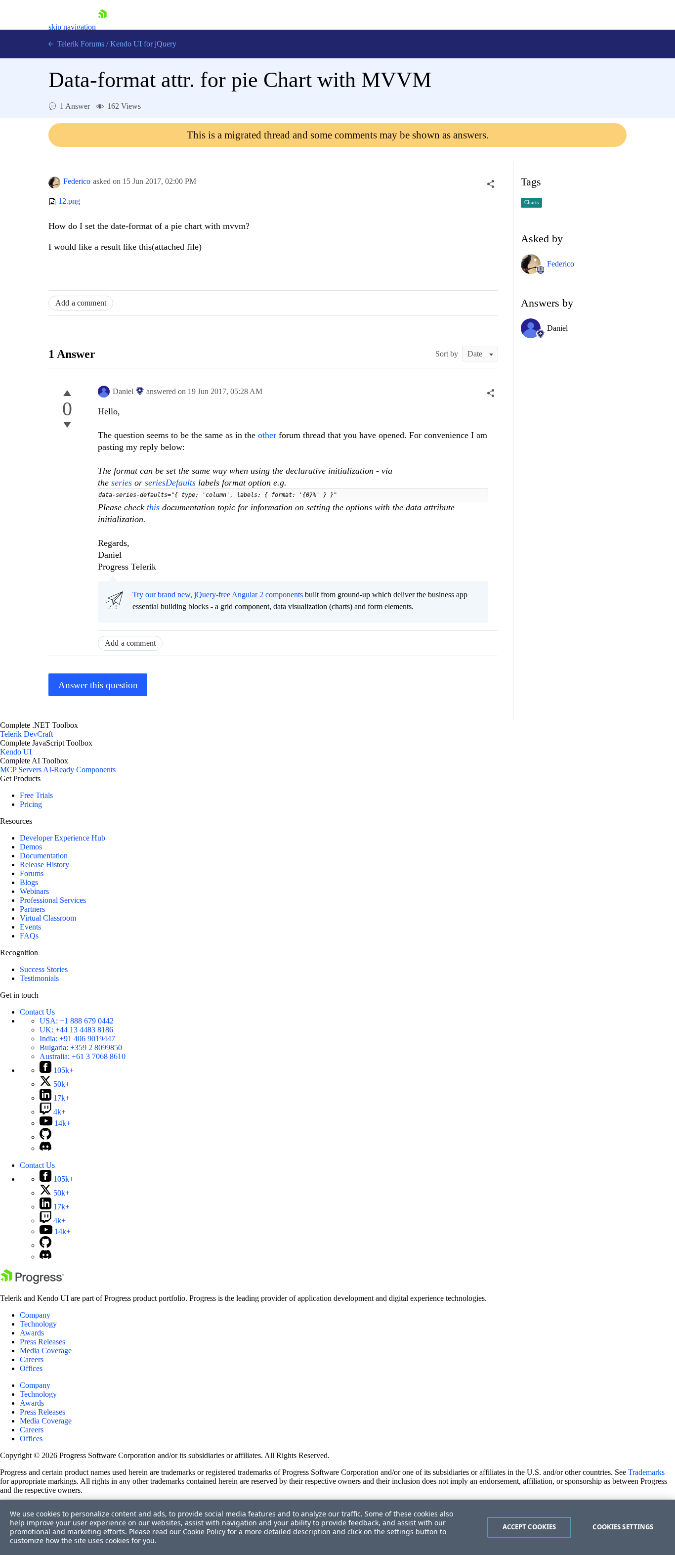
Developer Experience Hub (62, 838)
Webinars (34, 891)
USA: (77, 1021)
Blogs (29, 882)
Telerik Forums (79, 44)
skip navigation (72, 27)
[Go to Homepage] (102, 27)
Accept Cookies (529, 1526)
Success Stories (44, 969)
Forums (31, 873)
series (122, 483)
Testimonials (39, 978)
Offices (31, 1368)
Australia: (83, 1056)
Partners (32, 909)
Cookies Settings (622, 1526)
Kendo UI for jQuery (143, 44)
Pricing (31, 804)
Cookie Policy (204, 1531)
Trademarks (646, 1472)
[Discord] (45, 1148)
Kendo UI (16, 752)
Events (30, 927)
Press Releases (42, 1341)
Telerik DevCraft (26, 734)
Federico (76, 181)
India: (77, 1038)
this (154, 507)
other (268, 435)
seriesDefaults (171, 483)
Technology (38, 1324)
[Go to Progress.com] (32, 1281)
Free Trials (36, 795)
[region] (337, 1527)
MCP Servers (21, 769)
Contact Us (37, 1012)
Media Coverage (46, 1350)
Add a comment (80, 303)
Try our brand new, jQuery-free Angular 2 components (217, 594)
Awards (32, 1333)
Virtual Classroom (48, 918)
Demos (31, 847)
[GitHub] (45, 1137)
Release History (44, 864)
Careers (31, 1359)
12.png (69, 201)
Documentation (44, 855)
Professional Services (53, 900)
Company (35, 1315)
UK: (76, 1029)
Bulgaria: (81, 1047)
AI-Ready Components (79, 769)
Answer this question (98, 685)
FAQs (29, 936)
